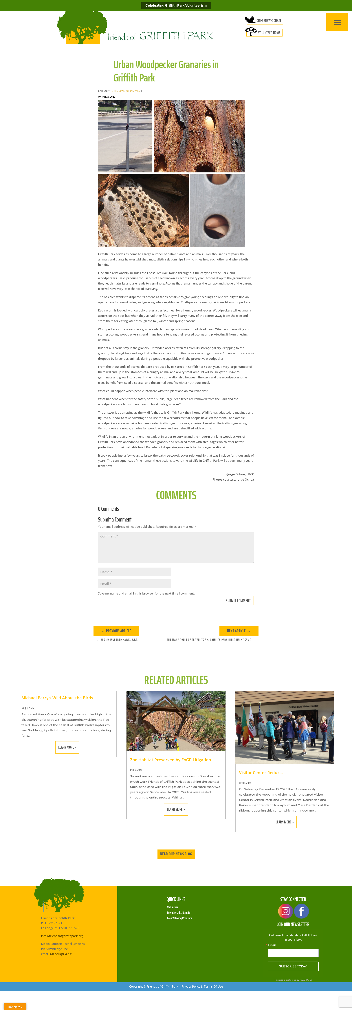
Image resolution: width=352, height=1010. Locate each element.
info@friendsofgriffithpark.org (62, 936)
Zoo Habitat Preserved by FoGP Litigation (170, 759)
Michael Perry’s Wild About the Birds (57, 697)
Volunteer (172, 906)
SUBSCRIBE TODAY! (293, 966)
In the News (118, 90)
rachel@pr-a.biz (61, 954)
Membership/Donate (178, 912)
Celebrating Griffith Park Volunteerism (176, 5)
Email (272, 945)
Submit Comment (238, 600)
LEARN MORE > (67, 747)
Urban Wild (133, 90)
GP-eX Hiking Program (179, 917)
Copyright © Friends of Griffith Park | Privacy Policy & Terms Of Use (176, 987)
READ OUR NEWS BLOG (176, 854)
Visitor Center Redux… (261, 772)
